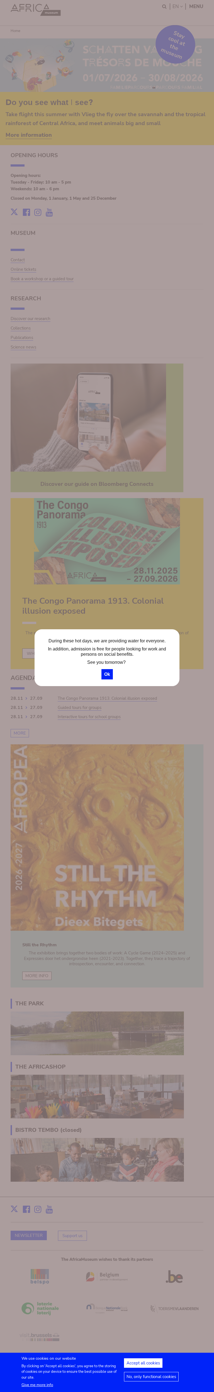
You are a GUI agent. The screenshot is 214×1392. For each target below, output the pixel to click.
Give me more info (37, 1385)
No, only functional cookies (151, 1376)
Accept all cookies (143, 1363)
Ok (107, 674)
